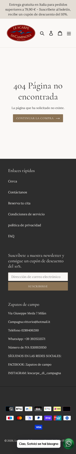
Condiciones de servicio (26, 214)
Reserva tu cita (19, 203)
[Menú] (68, 33)
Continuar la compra (35, 118)
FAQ (11, 236)
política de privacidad (24, 225)
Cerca (12, 181)
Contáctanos (17, 192)
